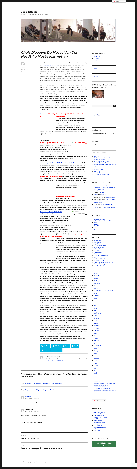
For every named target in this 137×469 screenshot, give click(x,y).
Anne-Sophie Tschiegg (99, 412)
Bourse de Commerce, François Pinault (103, 290)
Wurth (95, 373)
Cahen (95, 293)
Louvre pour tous (98, 424)
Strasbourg (96, 362)
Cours (95, 302)
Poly (95, 227)
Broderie (96, 292)
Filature (95, 315)
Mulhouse (96, 337)
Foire (95, 317)
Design (95, 307)
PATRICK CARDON (98, 186)
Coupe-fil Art (97, 244)
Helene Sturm (97, 168)
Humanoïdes (97, 325)
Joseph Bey (96, 419)
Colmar (95, 298)
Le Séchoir (96, 250)
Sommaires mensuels (99, 357)
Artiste (95, 280)
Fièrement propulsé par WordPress (44, 462)
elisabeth (23, 67)
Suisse (95, 363)
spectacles (96, 358)
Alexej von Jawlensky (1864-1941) (51, 211)
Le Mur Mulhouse (98, 252)
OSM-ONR (96, 226)
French (97, 400)
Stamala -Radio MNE (99, 265)
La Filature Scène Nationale (108, 207)
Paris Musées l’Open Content (101, 259)
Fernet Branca (97, 313)
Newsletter (104, 191)
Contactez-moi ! (98, 58)
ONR (95, 257)
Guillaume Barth (98, 171)
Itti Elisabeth (97, 201)
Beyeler (95, 287)
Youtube (96, 76)
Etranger (96, 312)
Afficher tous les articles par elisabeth (55, 360)
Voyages (96, 372)
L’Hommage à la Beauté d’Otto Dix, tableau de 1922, (57, 163)
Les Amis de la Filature (99, 422)
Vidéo (95, 368)
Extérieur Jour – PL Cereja (100, 417)
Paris (95, 342)
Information (97, 156)
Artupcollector (97, 240)
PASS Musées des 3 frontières (101, 260)
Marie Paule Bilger (110, 197)
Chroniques (96, 295)
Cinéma (95, 297)
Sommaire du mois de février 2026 (102, 163)
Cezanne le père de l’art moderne (102, 174)
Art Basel (96, 278)
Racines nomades (98, 429)
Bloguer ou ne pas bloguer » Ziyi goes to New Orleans (41, 390)
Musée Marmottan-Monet (50, 65)
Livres (95, 332)
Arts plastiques (97, 282)
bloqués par (105, 444)
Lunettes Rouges (98, 425)
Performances (97, 345)
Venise (95, 367)
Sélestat (96, 355)
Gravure (96, 323)
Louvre (95, 333)
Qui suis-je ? (97, 56)
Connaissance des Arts (99, 219)
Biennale (96, 288)
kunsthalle (96, 328)
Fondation (96, 318)
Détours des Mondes (99, 414)
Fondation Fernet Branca (100, 245)
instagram (96, 60)
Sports (95, 360)
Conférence (96, 300)
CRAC (95, 303)
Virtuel (95, 370)
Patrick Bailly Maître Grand (100, 427)
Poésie (95, 348)
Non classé (96, 340)
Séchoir (95, 353)
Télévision (96, 365)
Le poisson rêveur (98, 420)
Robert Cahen (97, 430)
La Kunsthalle (97, 249)
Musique (96, 338)
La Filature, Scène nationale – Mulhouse (104, 221)
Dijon (95, 310)
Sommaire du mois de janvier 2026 (102, 173)
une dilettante (29, 12)
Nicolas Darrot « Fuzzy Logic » (101, 161)
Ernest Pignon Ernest (99, 415)
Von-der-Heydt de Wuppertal (59, 63)
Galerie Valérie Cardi (99, 247)
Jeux (95, 327)
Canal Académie (97, 242)
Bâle (95, 285)
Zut (94, 229)
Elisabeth (96, 207)
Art (21, 71)
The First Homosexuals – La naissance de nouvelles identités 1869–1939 (104, 187)
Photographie (97, 347)
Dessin (95, 308)
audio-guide (97, 283)
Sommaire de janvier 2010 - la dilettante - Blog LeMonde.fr (43, 383)
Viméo (95, 68)
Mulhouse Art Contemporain (101, 255)
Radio (95, 350)
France (95, 320)
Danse (95, 305)
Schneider (96, 352)
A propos (31, 462)
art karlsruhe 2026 (98, 169)
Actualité (96, 273)
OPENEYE (96, 224)
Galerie (95, 322)
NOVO (95, 222)
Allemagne (96, 275)
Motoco (95, 254)
